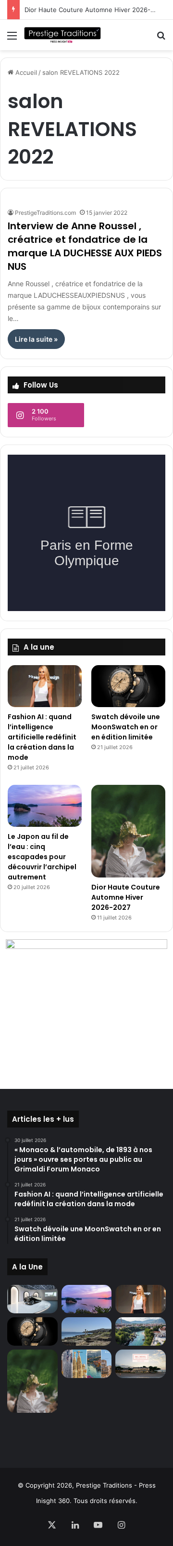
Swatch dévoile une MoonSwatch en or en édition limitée (125, 727)
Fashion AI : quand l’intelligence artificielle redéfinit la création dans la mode (42, 737)
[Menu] (12, 39)
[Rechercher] (161, 39)
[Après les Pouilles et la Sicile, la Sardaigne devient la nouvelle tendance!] (87, 1331)
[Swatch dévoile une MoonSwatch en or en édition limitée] (128, 686)
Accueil (25, 72)
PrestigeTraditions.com (45, 212)
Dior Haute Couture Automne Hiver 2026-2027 (95, 10)
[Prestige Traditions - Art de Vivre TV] (62, 35)
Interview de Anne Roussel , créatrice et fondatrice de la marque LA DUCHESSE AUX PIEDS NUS (85, 246)
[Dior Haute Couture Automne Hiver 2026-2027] (128, 831)
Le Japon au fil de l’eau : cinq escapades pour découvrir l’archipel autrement (42, 857)
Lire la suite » (36, 339)
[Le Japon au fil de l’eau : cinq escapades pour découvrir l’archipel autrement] (45, 806)
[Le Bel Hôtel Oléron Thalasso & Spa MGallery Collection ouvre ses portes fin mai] (140, 1364)
